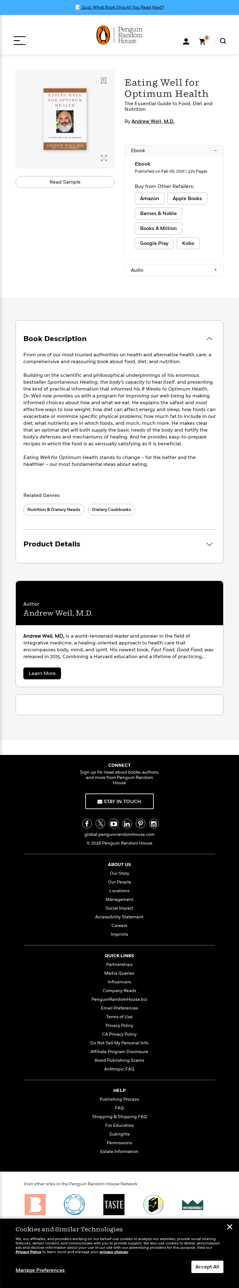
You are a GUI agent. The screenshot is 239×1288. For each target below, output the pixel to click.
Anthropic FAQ (119, 1069)
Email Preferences (119, 1008)
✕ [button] (229, 1228)
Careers (119, 926)
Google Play (154, 243)
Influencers (119, 982)
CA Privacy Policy (119, 1034)
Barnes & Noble (158, 213)
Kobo (188, 243)
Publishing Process (119, 1099)
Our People (119, 882)
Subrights (119, 1134)
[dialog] (119, 1253)
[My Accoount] (186, 40)
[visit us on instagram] (154, 823)
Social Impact (119, 908)
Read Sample (65, 182)
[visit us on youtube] (114, 823)
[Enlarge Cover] (104, 158)
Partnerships (119, 964)
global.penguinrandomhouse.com (119, 834)
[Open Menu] (19, 40)
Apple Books (187, 198)
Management (119, 899)
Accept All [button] (207, 1266)
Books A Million (158, 228)
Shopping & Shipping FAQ (119, 1117)
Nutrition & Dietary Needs (53, 510)
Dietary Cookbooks (111, 510)
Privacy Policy (119, 1025)
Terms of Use (119, 1017)
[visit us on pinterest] (140, 823)
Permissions (119, 1143)
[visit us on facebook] (87, 823)
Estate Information (119, 1152)
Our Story (119, 873)
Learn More (45, 674)
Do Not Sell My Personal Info (119, 1043)
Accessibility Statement (119, 917)
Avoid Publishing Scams (119, 1060)
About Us (119, 865)
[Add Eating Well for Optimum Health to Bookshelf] (103, 80)
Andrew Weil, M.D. (153, 121)
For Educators (119, 1125)
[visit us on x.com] (100, 823)
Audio (174, 270)
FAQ (119, 1108)
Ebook (174, 150)
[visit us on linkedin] (127, 823)
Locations (119, 891)
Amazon (149, 198)
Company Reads (119, 991)
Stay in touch (121, 801)
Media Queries (119, 973)
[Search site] (223, 41)
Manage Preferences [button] (40, 1270)
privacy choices (114, 1252)
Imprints (119, 934)
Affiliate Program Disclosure (119, 1052)
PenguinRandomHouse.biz (119, 999)
